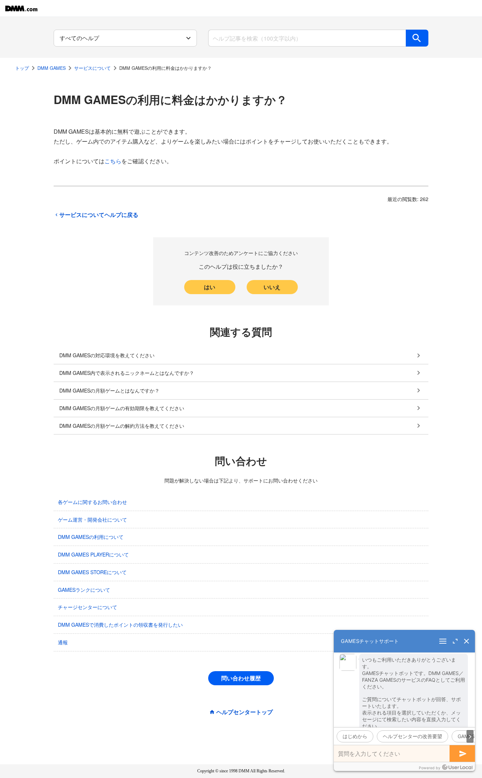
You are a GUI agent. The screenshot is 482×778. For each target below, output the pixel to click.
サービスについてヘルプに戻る (98, 215)
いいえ (272, 287)
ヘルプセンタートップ (244, 712)
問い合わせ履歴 (241, 678)
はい (209, 287)
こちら (112, 161)
